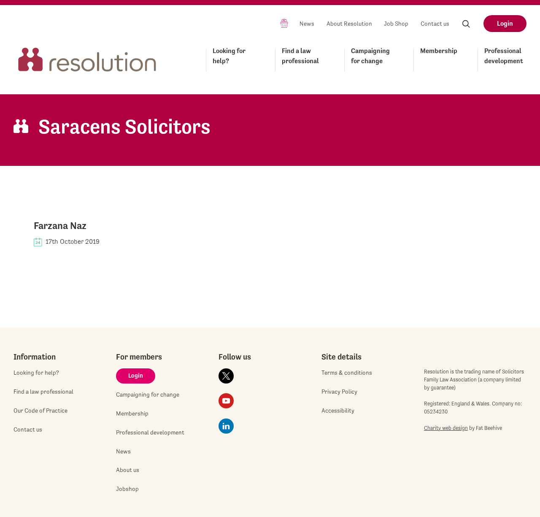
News (307, 23)
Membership (438, 51)
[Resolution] (87, 58)
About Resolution (349, 23)
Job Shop (396, 23)
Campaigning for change (370, 56)
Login (505, 23)
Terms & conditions (346, 372)
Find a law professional (300, 56)
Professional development (503, 56)
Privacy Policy (339, 391)
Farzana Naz (60, 226)
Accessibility (337, 410)
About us (127, 469)
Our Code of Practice (41, 410)
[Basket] (284, 22)
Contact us (435, 23)
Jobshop (127, 488)
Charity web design (446, 428)
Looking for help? (229, 56)
